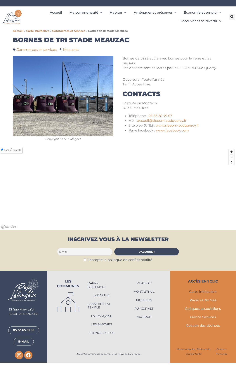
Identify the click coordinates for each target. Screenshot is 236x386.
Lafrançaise (101, 339)
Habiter (116, 12)
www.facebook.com (172, 130)
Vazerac (144, 340)
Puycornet (144, 332)
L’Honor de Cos (101, 356)
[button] (232, 17)
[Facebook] (28, 379)
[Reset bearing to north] (231, 186)
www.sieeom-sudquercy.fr (177, 125)
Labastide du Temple (99, 329)
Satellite (17, 173)
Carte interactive (37, 31)
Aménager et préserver (153, 12)
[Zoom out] (231, 180)
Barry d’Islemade (97, 308)
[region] (118, 212)
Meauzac (71, 49)
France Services (203, 341)
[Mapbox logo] (9, 250)
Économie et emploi (200, 12)
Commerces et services (68, 31)
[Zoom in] (231, 175)
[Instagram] (19, 379)
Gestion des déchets (203, 349)
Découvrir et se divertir (198, 21)
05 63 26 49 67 (160, 116)
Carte (6, 173)
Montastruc (144, 315)
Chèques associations (203, 332)
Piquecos (144, 323)
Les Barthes (101, 348)
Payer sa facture (203, 324)
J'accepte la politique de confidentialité (119, 283)
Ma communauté (83, 12)
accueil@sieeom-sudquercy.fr (161, 120)
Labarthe (101, 318)
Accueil (56, 12)
